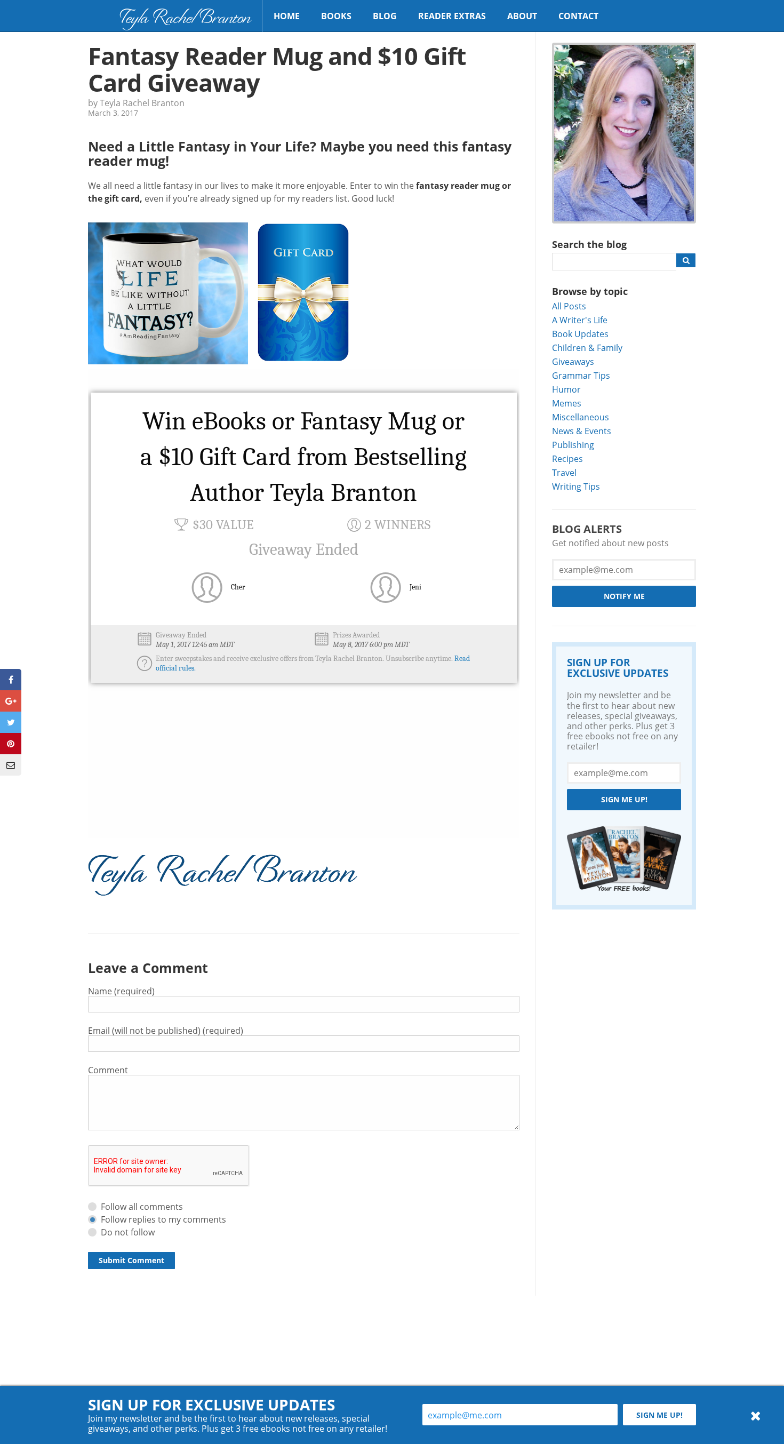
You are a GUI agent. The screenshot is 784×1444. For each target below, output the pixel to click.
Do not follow (128, 1232)
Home (287, 16)
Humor (566, 389)
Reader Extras (452, 16)
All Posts (569, 306)
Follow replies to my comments (163, 1219)
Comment (108, 1069)
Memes (566, 403)
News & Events (581, 430)
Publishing (573, 444)
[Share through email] (10, 765)
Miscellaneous (580, 416)
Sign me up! (624, 799)
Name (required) (121, 990)
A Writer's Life (579, 319)
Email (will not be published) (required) (165, 1030)
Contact (578, 16)
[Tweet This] (10, 722)
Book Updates (580, 333)
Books (336, 16)
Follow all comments (142, 1206)
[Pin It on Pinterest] (10, 743)
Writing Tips (576, 486)
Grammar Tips (581, 375)
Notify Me (624, 596)
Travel (564, 472)
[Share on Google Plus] (10, 701)
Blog (385, 16)
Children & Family (587, 347)
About (522, 16)
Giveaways (573, 361)
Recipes (567, 458)
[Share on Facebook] (10, 679)
